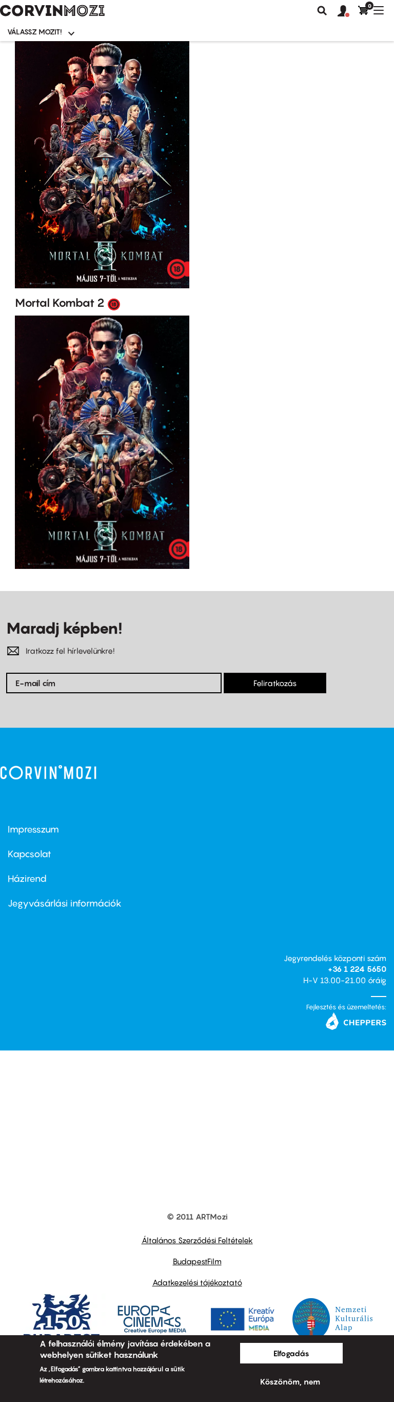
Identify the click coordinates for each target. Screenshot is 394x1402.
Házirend (27, 878)
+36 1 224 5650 (357, 968)
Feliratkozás (275, 683)
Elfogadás (291, 1353)
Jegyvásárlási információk (65, 903)
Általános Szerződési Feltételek (197, 1240)
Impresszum (33, 829)
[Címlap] (52, 11)
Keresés (322, 11)
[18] (114, 303)
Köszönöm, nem (290, 1381)
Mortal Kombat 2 (60, 302)
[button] (348, 11)
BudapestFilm (197, 1261)
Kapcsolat (29, 853)
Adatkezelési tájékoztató (197, 1282)
